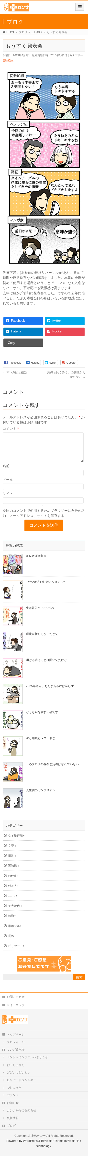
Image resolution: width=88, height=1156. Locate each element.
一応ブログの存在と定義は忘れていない (52, 764)
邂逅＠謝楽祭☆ (36, 556)
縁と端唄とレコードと (40, 738)
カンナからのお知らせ (21, 1110)
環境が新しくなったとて (42, 634)
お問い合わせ (15, 997)
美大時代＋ (15, 906)
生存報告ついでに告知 (40, 608)
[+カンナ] (16, 9)
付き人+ (13, 886)
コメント (11, 429)
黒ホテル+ (15, 926)
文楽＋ (12, 845)
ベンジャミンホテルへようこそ (27, 1057)
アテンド (13, 1095)
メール (8, 480)
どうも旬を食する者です (42, 712)
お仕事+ (13, 876)
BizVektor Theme (52, 1141)
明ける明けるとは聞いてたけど (46, 660)
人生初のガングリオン (40, 790)
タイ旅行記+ (16, 835)
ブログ (11, 1125)
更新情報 (13, 1118)
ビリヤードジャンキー (21, 1080)
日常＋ (12, 855)
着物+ (12, 915)
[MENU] (79, 7)
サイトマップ (15, 1005)
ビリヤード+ (16, 946)
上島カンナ (38, 1136)
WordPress (30, 1141)
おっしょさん (15, 1065)
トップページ (15, 1034)
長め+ (12, 936)
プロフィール (15, 1042)
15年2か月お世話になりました (46, 582)
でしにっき (14, 1087)
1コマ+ (12, 896)
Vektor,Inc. (75, 1141)
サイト (8, 493)
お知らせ (13, 1103)
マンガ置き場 (15, 1049)
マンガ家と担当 (15, 372)
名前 (6, 466)
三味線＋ (8, 60)
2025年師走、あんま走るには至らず (50, 686)
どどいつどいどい (18, 1072)
